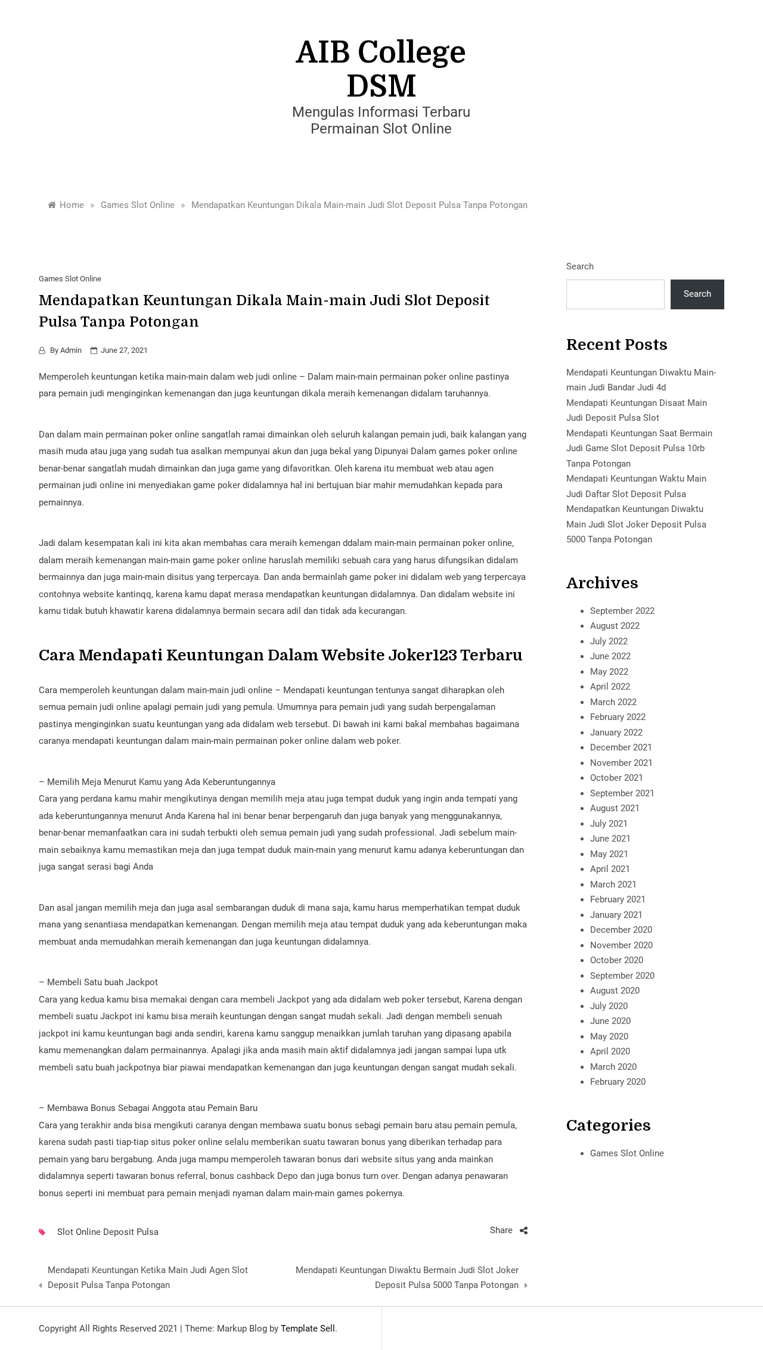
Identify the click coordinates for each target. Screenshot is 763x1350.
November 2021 (621, 763)
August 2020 (615, 990)
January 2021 (616, 915)
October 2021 (616, 777)
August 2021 (615, 808)
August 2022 (615, 625)
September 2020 (622, 975)
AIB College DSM (381, 70)
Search (580, 266)
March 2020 (613, 1067)
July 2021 (609, 823)
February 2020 (618, 1081)
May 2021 (609, 854)
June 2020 (610, 1021)
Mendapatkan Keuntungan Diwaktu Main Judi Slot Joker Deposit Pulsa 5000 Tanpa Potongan (636, 524)
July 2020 (609, 1006)
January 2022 (616, 732)
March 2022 (613, 702)
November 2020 (621, 945)
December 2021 (621, 747)
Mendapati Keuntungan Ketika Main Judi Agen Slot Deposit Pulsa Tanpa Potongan (148, 1278)
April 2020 (610, 1051)
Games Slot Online (70, 278)
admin (71, 350)
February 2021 (618, 899)
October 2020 (616, 960)
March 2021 (613, 884)
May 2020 (609, 1036)
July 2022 (609, 641)
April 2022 (610, 686)
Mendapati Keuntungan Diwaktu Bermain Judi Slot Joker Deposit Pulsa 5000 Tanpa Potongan (407, 1278)
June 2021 (610, 838)
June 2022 (610, 656)
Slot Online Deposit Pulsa (108, 1232)
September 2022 (622, 611)
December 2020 (621, 929)
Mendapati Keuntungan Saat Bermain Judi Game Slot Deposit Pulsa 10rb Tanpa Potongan (639, 448)
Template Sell (308, 1328)
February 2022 (618, 717)
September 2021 (622, 793)
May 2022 (609, 671)
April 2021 (610, 869)
